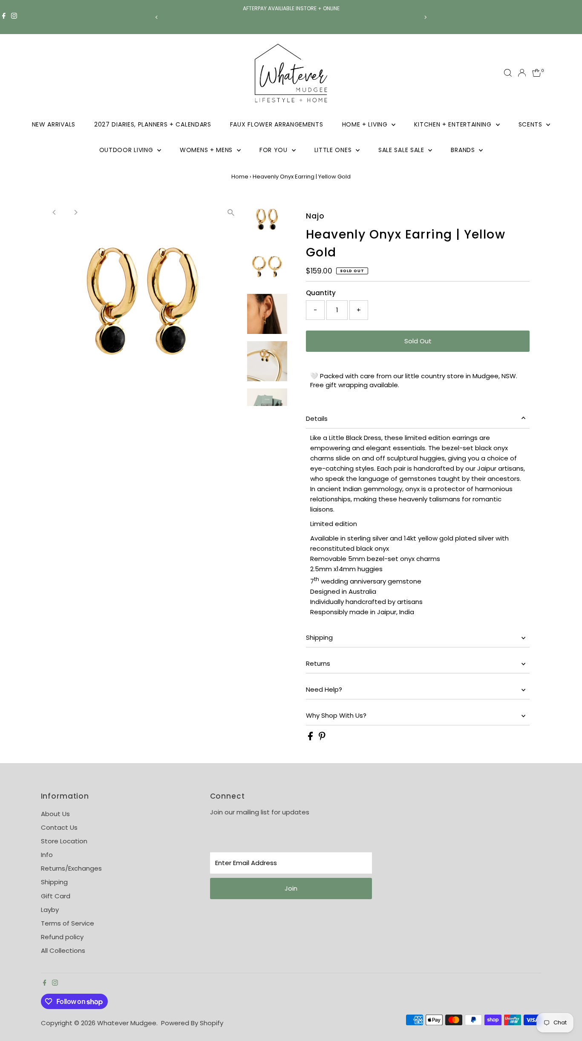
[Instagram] (14, 17)
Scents (532, 124)
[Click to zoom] (231, 212)
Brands (464, 150)
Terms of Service (67, 923)
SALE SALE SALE (402, 150)
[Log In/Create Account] (522, 73)
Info (47, 854)
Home (239, 177)
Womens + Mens (207, 150)
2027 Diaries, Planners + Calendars (152, 124)
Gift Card (55, 895)
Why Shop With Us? (336, 715)
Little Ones (334, 150)
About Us (55, 813)
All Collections (63, 950)
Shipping (319, 637)
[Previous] (157, 17)
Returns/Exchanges (71, 868)
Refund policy (62, 936)
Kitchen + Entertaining (453, 124)
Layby (50, 909)
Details (317, 418)
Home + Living (366, 124)
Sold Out (418, 340)
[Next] (425, 17)
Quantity (321, 292)
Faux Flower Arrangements (276, 124)
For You (274, 150)
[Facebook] (4, 17)
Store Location (64, 841)
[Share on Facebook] (311, 737)
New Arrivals (53, 124)
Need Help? (324, 689)
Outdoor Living (127, 150)
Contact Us (59, 827)
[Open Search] (508, 73)
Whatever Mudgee (126, 1022)
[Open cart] (536, 73)
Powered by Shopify (192, 1022)
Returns (318, 663)
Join (291, 888)
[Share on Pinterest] (322, 737)
